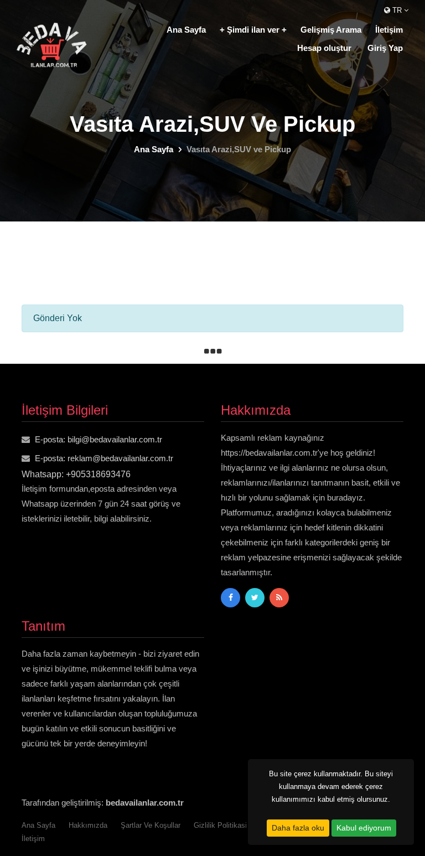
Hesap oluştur (324, 48)
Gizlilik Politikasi (220, 825)
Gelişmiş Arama (330, 29)
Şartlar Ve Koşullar (150, 825)
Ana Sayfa (186, 29)
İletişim (389, 29)
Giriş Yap (385, 48)
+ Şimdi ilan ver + (253, 29)
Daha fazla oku (298, 827)
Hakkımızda (88, 825)
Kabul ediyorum (363, 827)
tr (397, 10)
